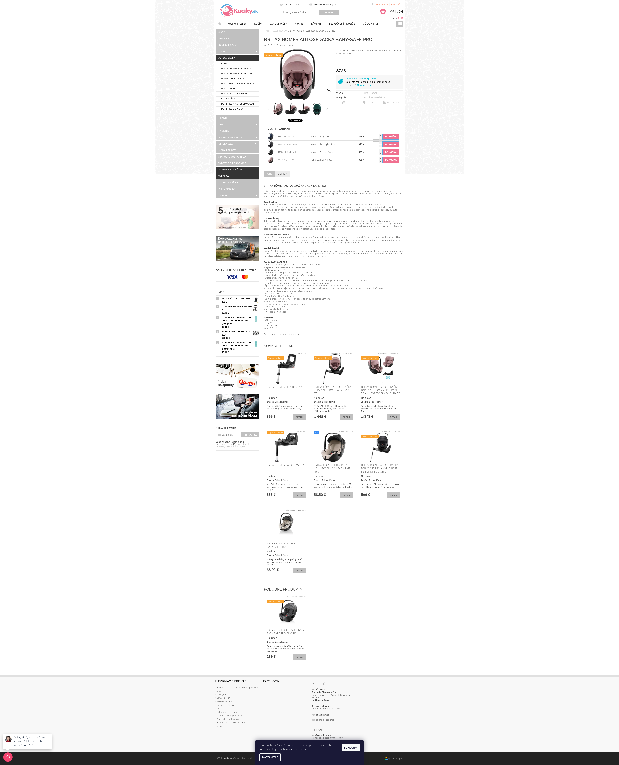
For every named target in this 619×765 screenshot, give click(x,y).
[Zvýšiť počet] (380, 135)
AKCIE (221, 32)
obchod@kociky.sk (325, 719)
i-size (224, 63)
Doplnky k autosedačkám (237, 103)
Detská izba (225, 143)
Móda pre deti (371, 23)
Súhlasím (350, 747)
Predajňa (221, 694)
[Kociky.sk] (239, 10)
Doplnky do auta (232, 108)
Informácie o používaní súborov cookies (236, 722)
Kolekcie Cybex (237, 23)
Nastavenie (270, 757)
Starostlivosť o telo (232, 156)
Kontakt (220, 726)
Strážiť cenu (393, 102)
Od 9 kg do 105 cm (232, 78)
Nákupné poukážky (230, 169)
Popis (269, 174)
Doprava (221, 708)
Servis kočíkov (223, 697)
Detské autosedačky (374, 97)
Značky (222, 195)
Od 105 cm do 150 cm (234, 93)
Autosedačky (278, 23)
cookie (295, 745)
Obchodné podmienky (228, 719)
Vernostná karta (225, 701)
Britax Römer (370, 92)
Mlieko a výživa (228, 182)
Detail (299, 417)
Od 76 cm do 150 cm (233, 88)
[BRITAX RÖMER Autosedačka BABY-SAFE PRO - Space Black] (271, 151)
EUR (400, 18)
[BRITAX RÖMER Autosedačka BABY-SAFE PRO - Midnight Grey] (271, 144)
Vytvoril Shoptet (395, 758)
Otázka (370, 102)
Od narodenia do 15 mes (236, 68)
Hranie (299, 23)
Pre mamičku (226, 188)
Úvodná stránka (220, 23)
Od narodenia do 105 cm (236, 73)
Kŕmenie (316, 23)
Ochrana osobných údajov (230, 715)
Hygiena (223, 130)
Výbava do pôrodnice (232, 163)
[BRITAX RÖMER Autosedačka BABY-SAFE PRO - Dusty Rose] (271, 159)
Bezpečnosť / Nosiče (342, 23)
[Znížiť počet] (380, 138)
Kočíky (258, 23)
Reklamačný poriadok (227, 712)
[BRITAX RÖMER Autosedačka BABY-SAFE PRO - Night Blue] (271, 136)
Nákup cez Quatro (226, 704)
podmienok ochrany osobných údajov (232, 445)
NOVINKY (223, 38)
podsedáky (228, 98)
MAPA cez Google (322, 700)
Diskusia (282, 174)
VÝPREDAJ (224, 176)
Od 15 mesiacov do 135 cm (237, 83)
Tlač (348, 102)
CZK (395, 18)
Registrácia (397, 4)
